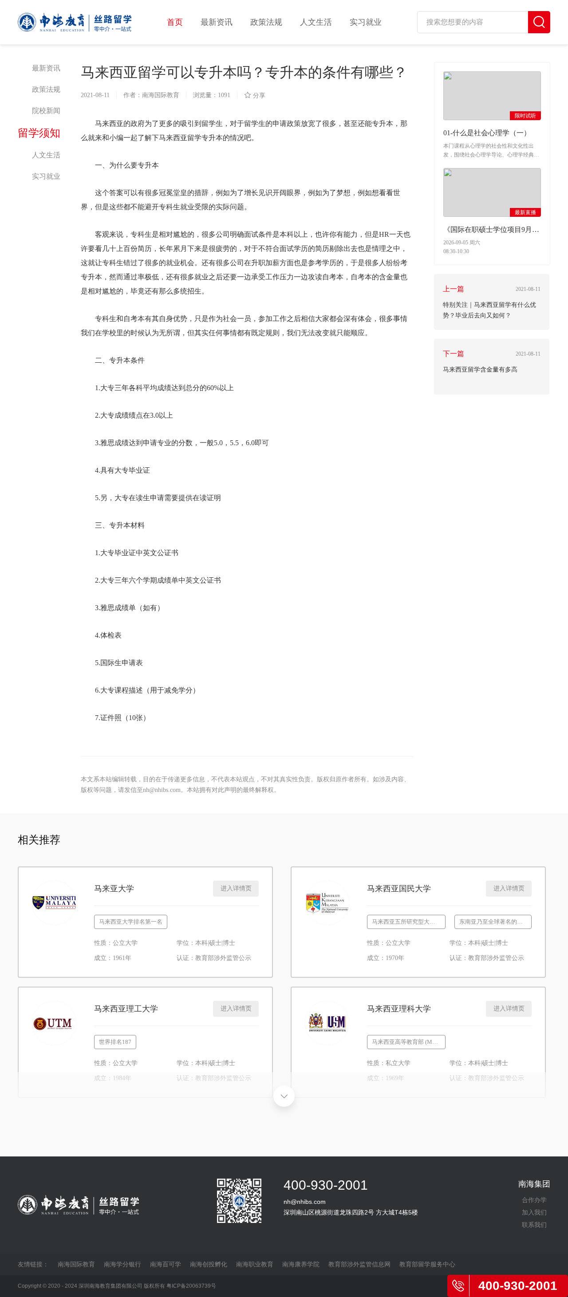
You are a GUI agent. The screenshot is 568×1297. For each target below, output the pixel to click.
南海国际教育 (76, 1264)
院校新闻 (46, 110)
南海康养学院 (301, 1264)
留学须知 (39, 133)
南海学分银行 (122, 1264)
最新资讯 (217, 22)
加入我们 (534, 1212)
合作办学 (534, 1199)
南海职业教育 (254, 1264)
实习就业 (366, 22)
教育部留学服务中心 (427, 1264)
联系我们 (534, 1224)
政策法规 (266, 22)
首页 (175, 22)
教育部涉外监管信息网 (359, 1264)
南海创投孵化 (208, 1264)
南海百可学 (165, 1264)
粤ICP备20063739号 (191, 1286)
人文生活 (316, 22)
